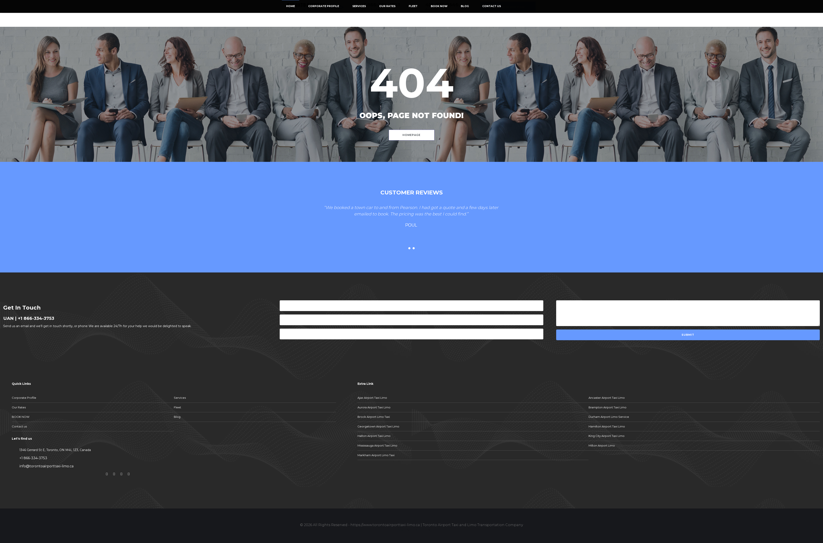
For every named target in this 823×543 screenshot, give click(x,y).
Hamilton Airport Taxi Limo (607, 426)
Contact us (491, 6)
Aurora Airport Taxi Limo (373, 407)
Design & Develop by (411, 530)
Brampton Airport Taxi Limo (607, 407)
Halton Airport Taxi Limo (373, 436)
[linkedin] (128, 473)
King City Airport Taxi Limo (607, 436)
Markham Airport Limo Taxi (376, 455)
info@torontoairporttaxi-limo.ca (46, 466)
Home (290, 6)
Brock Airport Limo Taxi (373, 416)
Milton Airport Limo (602, 445)
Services (359, 6)
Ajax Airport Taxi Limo (372, 397)
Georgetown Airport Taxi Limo (378, 426)
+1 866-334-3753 (36, 318)
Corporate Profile (323, 6)
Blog (465, 6)
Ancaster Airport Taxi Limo (607, 397)
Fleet (413, 6)
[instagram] (121, 473)
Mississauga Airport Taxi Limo (377, 445)
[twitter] (114, 473)
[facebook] (106, 473)
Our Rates (387, 6)
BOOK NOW (439, 6)
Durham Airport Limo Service (609, 416)
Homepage (411, 135)
